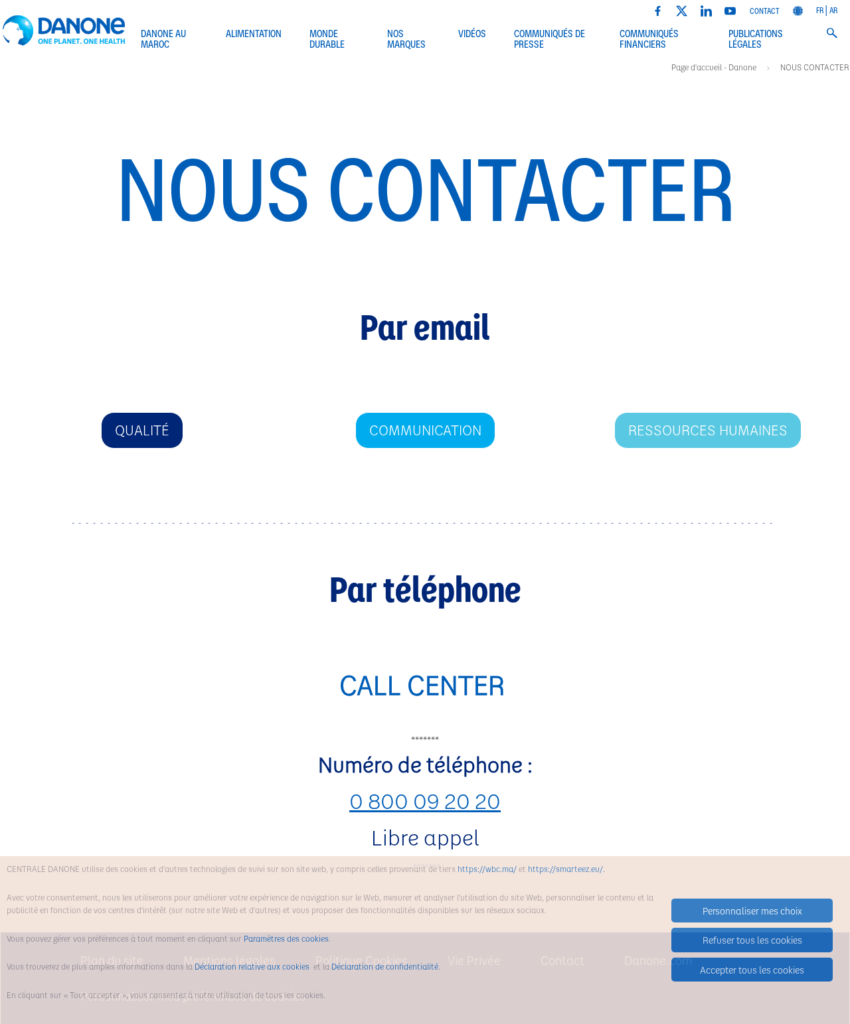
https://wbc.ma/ (487, 868)
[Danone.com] (798, 9)
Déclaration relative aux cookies (253, 966)
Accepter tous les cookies (752, 970)
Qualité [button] (142, 430)
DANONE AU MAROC (163, 39)
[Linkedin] (706, 9)
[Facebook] (657, 9)
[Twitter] (681, 9)
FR (819, 10)
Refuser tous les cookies (752, 940)
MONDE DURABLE (327, 39)
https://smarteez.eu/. (566, 868)
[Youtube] (730, 9)
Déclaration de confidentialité (384, 966)
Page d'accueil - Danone (714, 67)
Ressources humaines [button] (708, 430)
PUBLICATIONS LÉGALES (755, 39)
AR (833, 10)
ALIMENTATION (254, 34)
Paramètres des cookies (286, 938)
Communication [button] (425, 430)
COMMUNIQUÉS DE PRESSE (549, 39)
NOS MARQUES (406, 39)
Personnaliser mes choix (752, 910)
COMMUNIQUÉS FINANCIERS (649, 39)
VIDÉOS (472, 34)
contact (765, 10)
